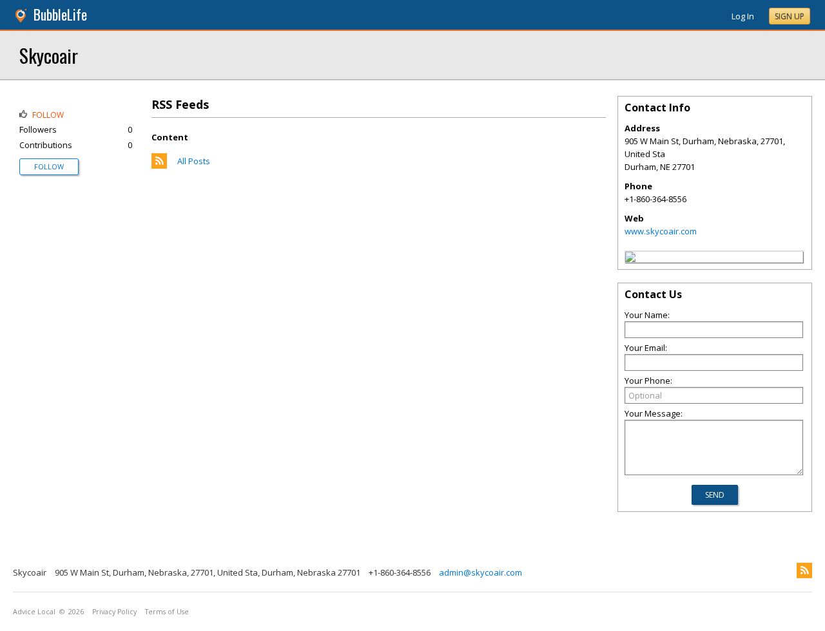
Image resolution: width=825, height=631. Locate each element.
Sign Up (789, 16)
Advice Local (34, 611)
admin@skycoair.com (480, 572)
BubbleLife (60, 14)
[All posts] (159, 165)
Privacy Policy (114, 611)
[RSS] (804, 570)
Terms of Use (167, 611)
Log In (743, 16)
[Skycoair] (630, 259)
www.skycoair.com (661, 231)
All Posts (193, 161)
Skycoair (48, 55)
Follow (49, 166)
